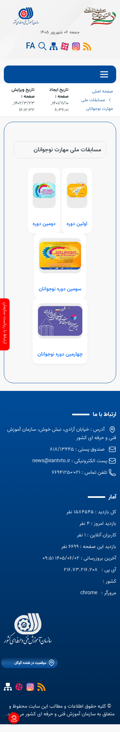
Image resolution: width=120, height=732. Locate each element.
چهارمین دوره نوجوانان (60, 354)
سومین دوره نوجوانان (60, 289)
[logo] (26, 16)
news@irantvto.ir (51, 461)
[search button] (42, 46)
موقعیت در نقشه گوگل (30, 663)
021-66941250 (66, 472)
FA (30, 46)
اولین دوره (77, 224)
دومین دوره (44, 224)
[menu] (60, 74)
